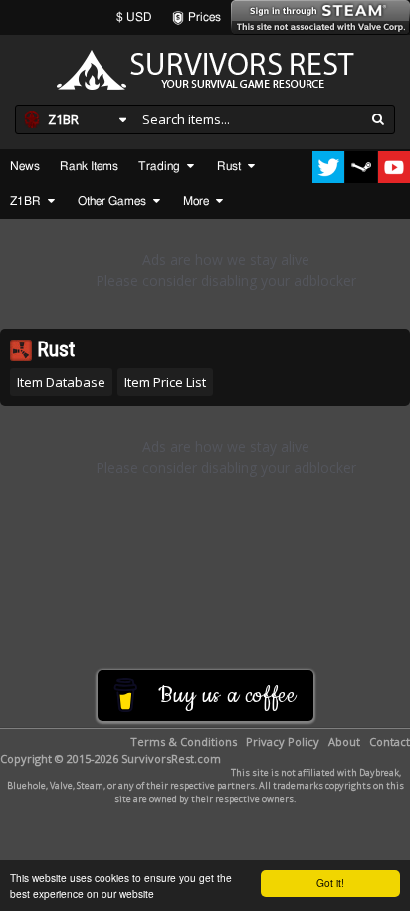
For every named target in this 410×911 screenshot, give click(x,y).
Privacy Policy (282, 741)
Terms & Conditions (183, 741)
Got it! (330, 882)
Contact (389, 741)
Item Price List (165, 382)
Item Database (61, 382)
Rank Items (89, 166)
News (25, 166)
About (344, 741)
